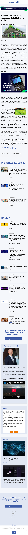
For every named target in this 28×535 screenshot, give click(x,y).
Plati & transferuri (14, 294)
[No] (26, 530)
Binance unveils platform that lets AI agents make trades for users (17, 224)
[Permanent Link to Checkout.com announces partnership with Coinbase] (14, 457)
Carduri (11, 205)
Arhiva (13, 515)
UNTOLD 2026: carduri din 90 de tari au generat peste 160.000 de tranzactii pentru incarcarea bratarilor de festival (18, 201)
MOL (20, 156)
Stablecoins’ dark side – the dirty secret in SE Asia (16, 277)
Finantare (11, 311)
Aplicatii (11, 192)
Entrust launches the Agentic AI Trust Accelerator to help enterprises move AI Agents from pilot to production (14, 480)
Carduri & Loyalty (10, 23)
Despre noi (13, 511)
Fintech (11, 228)
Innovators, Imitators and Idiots (18, 266)
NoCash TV (6, 439)
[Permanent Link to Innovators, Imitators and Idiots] (4, 269)
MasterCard (14, 156)
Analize (11, 177)
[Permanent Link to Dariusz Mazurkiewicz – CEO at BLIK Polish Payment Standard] (11, 366)
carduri (8, 153)
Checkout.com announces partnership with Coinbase (11, 459)
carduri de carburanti (17, 153)
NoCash (2, 23)
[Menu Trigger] (23, 3)
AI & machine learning (15, 243)
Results (16, 431)
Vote (11, 431)
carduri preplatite (5, 156)
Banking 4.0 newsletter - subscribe (14, 339)
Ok (14, 532)
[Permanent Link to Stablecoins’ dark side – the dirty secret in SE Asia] (4, 279)
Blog (10, 269)
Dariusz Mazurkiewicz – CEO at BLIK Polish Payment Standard (14, 368)
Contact (13, 513)
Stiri (6, 23)
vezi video (5, 462)
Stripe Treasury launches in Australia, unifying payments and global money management (17, 289)
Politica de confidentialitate (13, 517)
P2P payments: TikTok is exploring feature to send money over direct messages (17, 320)
